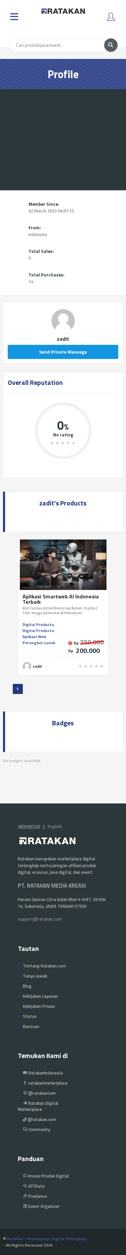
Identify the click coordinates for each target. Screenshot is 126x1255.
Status (30, 1016)
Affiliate (36, 1186)
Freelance (37, 1196)
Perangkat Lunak (39, 642)
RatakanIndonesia (45, 1072)
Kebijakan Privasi (39, 1006)
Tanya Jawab (35, 975)
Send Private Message (63, 351)
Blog (27, 986)
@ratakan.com (41, 1119)
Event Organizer (43, 1206)
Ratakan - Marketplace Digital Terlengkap (46, 1238)
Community (38, 1129)
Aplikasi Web (34, 636)
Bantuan (31, 1026)
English (55, 826)
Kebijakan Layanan (40, 996)
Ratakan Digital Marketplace (38, 1106)
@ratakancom (41, 1093)
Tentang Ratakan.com (44, 965)
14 (31, 281)
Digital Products (38, 624)
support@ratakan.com (40, 919)
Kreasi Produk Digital (48, 1176)
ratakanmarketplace (47, 1083)
